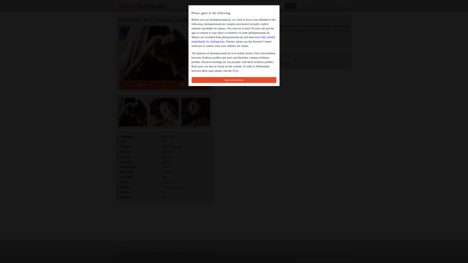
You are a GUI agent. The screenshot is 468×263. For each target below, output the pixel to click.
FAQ (235, 70)
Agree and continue (234, 80)
